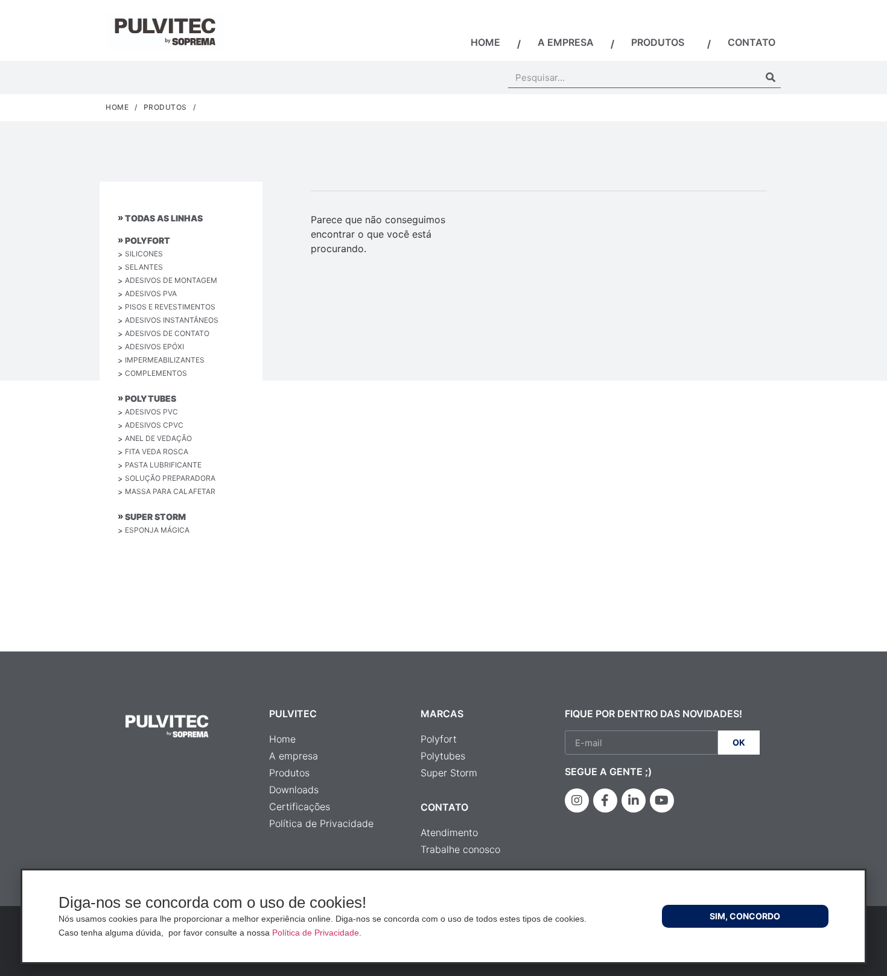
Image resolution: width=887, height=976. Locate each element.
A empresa (566, 42)
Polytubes (150, 398)
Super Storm (155, 517)
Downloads (294, 790)
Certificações (299, 806)
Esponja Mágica (157, 529)
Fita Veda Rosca (156, 451)
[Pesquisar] (770, 77)
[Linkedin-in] (634, 800)
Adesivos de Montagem (171, 280)
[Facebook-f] (605, 800)
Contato (751, 42)
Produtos (657, 42)
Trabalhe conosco (460, 849)
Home (485, 42)
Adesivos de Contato (167, 333)
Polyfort (147, 240)
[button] (745, 916)
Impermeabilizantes (165, 359)
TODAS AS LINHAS (164, 218)
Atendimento (449, 832)
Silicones (144, 253)
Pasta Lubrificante (163, 464)
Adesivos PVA (151, 293)
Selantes (144, 266)
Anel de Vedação (158, 438)
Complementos (156, 373)
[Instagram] (577, 800)
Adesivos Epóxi (154, 346)
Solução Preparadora (170, 478)
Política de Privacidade (321, 823)
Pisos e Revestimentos (170, 306)
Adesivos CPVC (154, 424)
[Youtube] (662, 800)
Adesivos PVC (151, 411)
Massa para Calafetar (170, 491)
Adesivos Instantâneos (171, 320)
